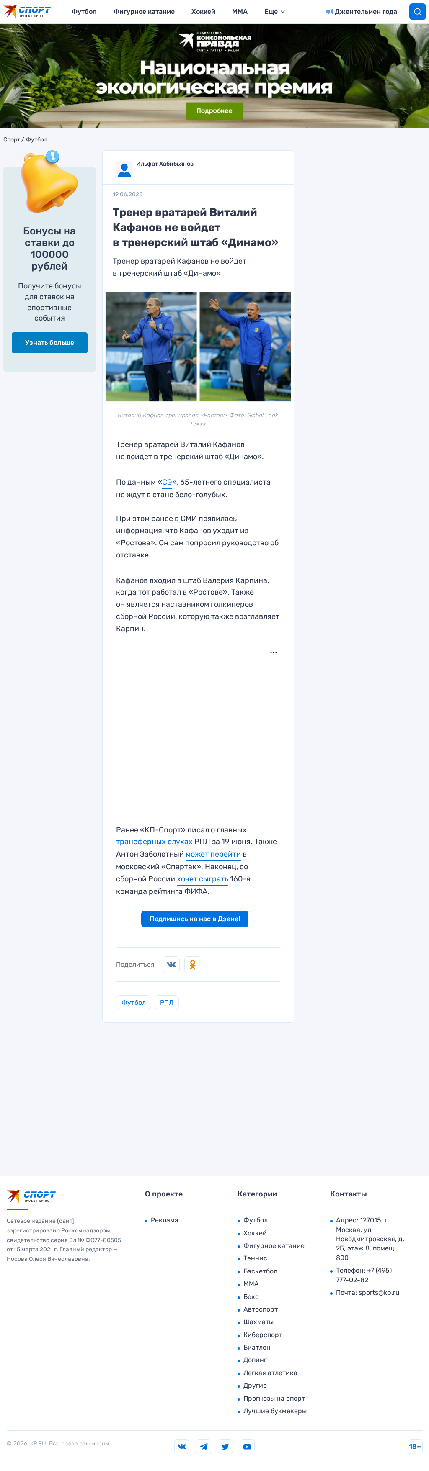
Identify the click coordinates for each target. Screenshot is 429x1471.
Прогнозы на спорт (274, 1398)
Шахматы (258, 1322)
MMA (240, 11)
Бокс (251, 1297)
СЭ (167, 482)
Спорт (11, 139)
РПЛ (166, 1002)
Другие (255, 1385)
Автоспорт (260, 1309)
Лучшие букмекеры (275, 1411)
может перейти (213, 854)
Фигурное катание (144, 11)
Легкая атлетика (270, 1373)
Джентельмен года (366, 11)
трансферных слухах (154, 841)
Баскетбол (260, 1271)
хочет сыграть (202, 878)
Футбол (84, 11)
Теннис (255, 1258)
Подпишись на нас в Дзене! (195, 919)
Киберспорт (262, 1335)
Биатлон (257, 1347)
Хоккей (203, 11)
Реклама (164, 1220)
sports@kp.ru (379, 1292)
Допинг (255, 1360)
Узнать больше (49, 343)
